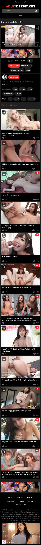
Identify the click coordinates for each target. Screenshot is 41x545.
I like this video (9, 61)
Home (10, 498)
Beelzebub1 (14, 77)
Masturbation (8, 93)
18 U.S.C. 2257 (20, 505)
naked (16, 99)
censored (31, 99)
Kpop (30, 89)
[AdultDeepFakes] (20, 6)
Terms (21, 501)
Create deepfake (17, 70)
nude (23, 99)
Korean (22, 89)
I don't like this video (12, 61)
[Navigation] (20, 16)
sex (10, 99)
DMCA (30, 501)
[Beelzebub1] (4, 77)
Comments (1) (26, 65)
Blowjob (18, 93)
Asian (15, 89)
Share (28, 70)
